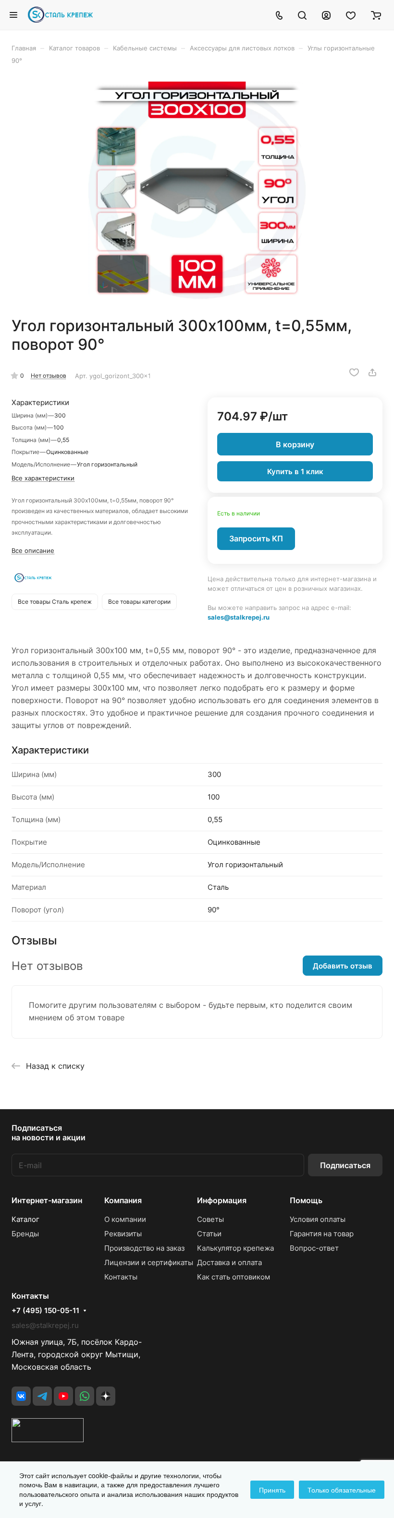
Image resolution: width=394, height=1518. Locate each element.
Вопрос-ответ (314, 1248)
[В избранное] (354, 372)
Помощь (306, 1200)
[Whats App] (84, 1396)
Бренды (25, 1233)
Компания (123, 1200)
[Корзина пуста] (376, 15)
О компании (125, 1219)
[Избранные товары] (351, 15)
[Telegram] (42, 1396)
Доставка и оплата (229, 1262)
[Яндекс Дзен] (105, 1396)
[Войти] (326, 15)
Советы (210, 1219)
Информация (221, 1200)
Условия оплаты (317, 1219)
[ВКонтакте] (21, 1396)
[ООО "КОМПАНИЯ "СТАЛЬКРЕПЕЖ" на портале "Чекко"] (48, 1439)
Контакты (120, 1276)
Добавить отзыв (342, 965)
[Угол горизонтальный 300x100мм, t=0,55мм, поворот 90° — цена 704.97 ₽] (197, 190)
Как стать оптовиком (233, 1276)
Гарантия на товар (322, 1233)
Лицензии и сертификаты (148, 1262)
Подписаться (345, 1165)
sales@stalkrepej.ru (239, 617)
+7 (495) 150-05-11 (45, 1310)
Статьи (209, 1233)
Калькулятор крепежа (235, 1248)
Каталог (25, 1219)
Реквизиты (123, 1233)
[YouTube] (63, 1396)
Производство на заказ (144, 1248)
